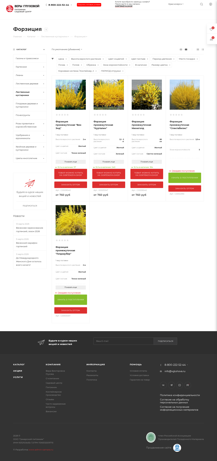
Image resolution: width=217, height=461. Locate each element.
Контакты (91, 371)
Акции (17, 371)
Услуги (18, 377)
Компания (53, 364)
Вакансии (51, 411)
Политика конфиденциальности (180, 395)
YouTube (179, 385)
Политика (91, 379)
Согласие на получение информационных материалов (179, 408)
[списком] (203, 49)
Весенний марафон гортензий (26, 245)
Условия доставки (139, 375)
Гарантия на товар (140, 379)
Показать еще (70, 162)
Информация (95, 364)
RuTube (187, 385)
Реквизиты (92, 375)
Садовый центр (54, 383)
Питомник (51, 387)
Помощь (136, 364)
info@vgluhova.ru (175, 371)
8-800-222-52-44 (58, 4)
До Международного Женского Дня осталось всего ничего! (28, 261)
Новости (18, 216)
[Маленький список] (181, 49)
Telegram (171, 385)
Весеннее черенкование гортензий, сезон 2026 (29, 230)
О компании (52, 378)
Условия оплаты (138, 371)
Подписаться (165, 341)
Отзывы (50, 399)
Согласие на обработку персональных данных (174, 401)
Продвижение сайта (159, 447)
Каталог (19, 364)
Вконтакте (163, 385)
